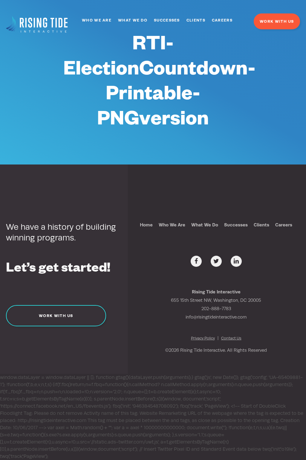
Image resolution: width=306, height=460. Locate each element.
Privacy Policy (203, 338)
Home (146, 224)
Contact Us (231, 338)
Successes (167, 20)
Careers (222, 20)
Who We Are (96, 20)
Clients (195, 20)
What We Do (132, 20)
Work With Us (277, 21)
